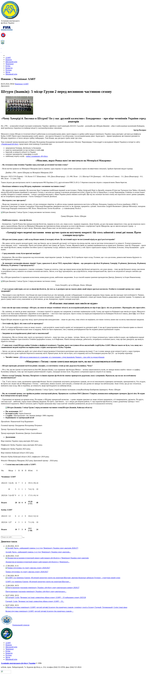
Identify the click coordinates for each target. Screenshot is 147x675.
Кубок (8, 66)
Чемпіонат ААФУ (22, 84)
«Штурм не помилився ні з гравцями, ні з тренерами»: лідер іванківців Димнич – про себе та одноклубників (61, 357)
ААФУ (8, 58)
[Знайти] (23, 537)
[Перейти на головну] (10, 19)
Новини (9, 60)
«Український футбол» (10, 144)
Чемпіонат (10, 64)
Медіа (8, 72)
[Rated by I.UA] (6, 673)
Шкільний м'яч (11, 62)
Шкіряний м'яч (11, 74)
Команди (9, 68)
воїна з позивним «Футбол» (37, 156)
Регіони (9, 70)
